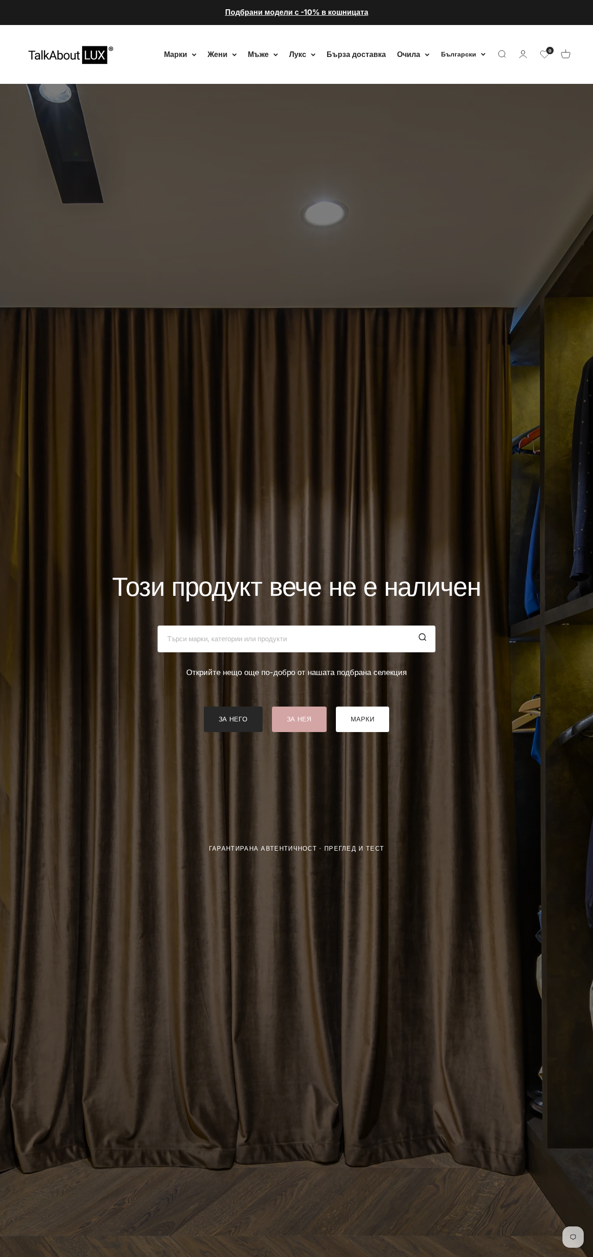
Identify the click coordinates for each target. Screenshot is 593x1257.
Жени (217, 53)
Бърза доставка (356, 53)
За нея (299, 719)
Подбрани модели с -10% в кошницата (296, 12)
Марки (175, 53)
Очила (408, 53)
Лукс (297, 53)
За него (233, 719)
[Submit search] (422, 639)
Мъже (258, 53)
